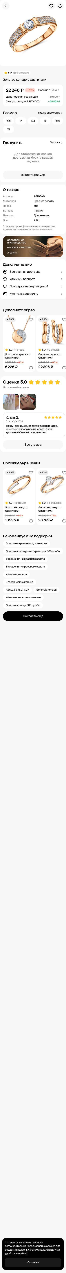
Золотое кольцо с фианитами (16, 509)
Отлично (33, 1262)
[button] (33, 189)
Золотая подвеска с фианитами (17, 356)
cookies (50, 1246)
